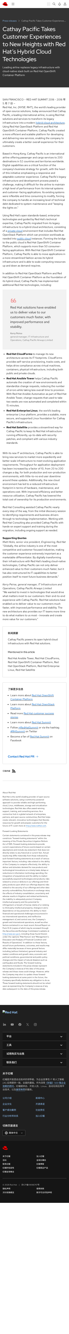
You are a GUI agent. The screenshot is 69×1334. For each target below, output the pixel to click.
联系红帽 (6, 1164)
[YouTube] (12, 1025)
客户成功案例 (9, 1110)
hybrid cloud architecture (50, 122)
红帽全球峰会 (8, 1171)
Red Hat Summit (41, 722)
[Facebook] (20, 1025)
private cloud (15, 231)
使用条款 (40, 1188)
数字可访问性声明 (44, 1192)
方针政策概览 (8, 1192)
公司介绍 (7, 1098)
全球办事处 (41, 1160)
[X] (28, 1025)
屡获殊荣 (20, 1089)
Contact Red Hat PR (21, 756)
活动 (4, 1160)
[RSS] (14, 771)
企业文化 (7, 1104)
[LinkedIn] (4, 1025)
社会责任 (40, 1110)
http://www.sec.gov (11, 934)
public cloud (24, 238)
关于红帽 (6, 1156)
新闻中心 (40, 1098)
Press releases (10, 20)
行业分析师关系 (10, 1115)
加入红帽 (40, 1115)
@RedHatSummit (28, 727)
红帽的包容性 (8, 1168)
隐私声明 (6, 1188)
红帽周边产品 (42, 1168)
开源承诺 (40, 1104)
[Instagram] (35, 1025)
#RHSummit (17, 731)
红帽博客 (40, 1164)
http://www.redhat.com (36, 825)
